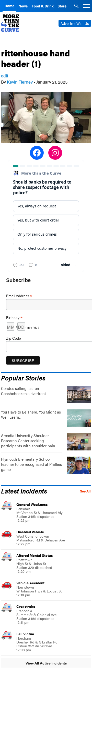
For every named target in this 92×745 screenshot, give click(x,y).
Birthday (14, 317)
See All (85, 491)
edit (4, 76)
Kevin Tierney (20, 82)
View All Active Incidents (46, 663)
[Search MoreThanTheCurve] (76, 6)
